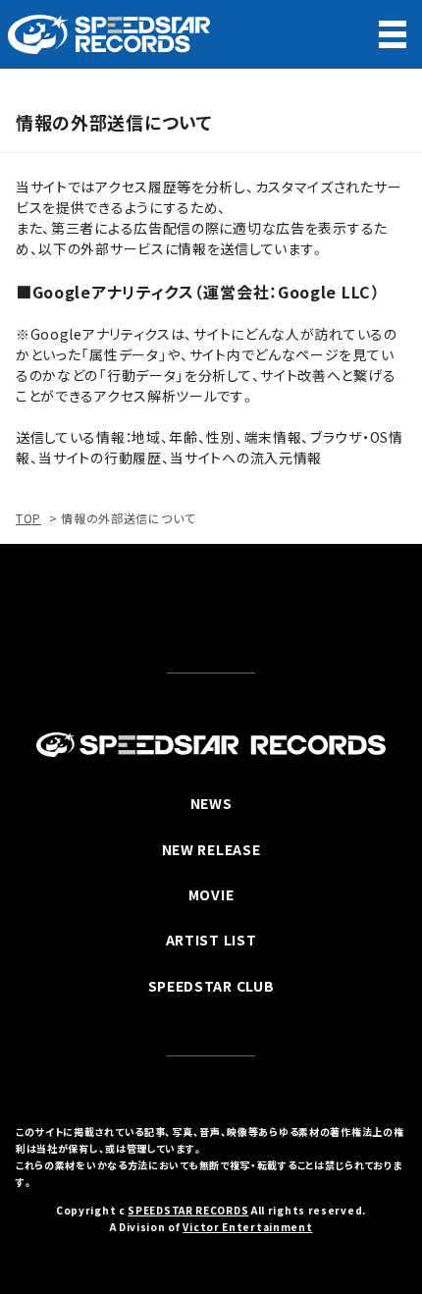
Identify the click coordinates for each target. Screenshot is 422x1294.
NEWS (211, 803)
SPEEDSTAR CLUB (211, 986)
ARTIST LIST (211, 939)
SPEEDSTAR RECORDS (188, 1210)
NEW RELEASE (211, 849)
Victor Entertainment (247, 1226)
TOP (28, 518)
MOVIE (211, 894)
